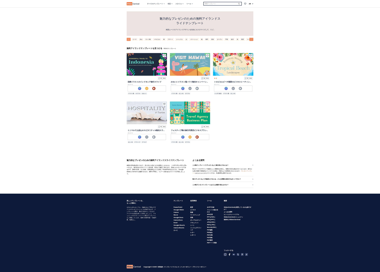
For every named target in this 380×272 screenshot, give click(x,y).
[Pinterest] (242, 254)
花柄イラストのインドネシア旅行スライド (145, 82)
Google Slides (179, 210)
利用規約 (160, 267)
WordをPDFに (212, 227)
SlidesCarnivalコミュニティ (233, 217)
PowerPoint (178, 207)
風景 (242, 39)
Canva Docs (178, 220)
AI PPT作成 (210, 207)
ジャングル (179, 39)
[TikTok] (246, 254)
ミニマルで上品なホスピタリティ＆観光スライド (147, 130)
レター (192, 232)
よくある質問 (228, 212)
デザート (170, 39)
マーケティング (195, 215)
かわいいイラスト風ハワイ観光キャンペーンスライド (192, 82)
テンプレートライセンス (172, 267)
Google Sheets (179, 225)
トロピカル (157, 39)
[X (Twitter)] (238, 254)
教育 (191, 207)
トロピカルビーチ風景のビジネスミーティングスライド (236, 82)
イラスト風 (131, 93)
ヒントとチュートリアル (231, 214)
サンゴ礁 (148, 39)
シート (192, 225)
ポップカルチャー (195, 220)
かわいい (144, 93)
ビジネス (193, 210)
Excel (175, 223)
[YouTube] (233, 254)
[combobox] (222, 4)
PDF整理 (210, 240)
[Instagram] (225, 254)
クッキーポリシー (186, 267)
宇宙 (226, 39)
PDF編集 (210, 230)
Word (176, 215)
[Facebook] (229, 254)
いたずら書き (218, 93)
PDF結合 (210, 232)
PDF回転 (210, 238)
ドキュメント (194, 223)
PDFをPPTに (211, 220)
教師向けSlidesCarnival (232, 220)
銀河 (232, 39)
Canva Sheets (179, 228)
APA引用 (210, 214)
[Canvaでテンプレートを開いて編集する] (139, 88)
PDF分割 (210, 235)
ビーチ (135, 39)
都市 (207, 39)
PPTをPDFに (211, 217)
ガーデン (219, 39)
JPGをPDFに (211, 222)
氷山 (141, 39)
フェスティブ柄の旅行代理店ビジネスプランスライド (192, 130)
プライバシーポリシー (199, 267)
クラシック (137, 142)
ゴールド (144, 142)
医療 (191, 212)
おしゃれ (181, 93)
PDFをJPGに (211, 225)
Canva (176, 212)
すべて (176, 230)
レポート (193, 235)
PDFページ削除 (212, 243)
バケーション (194, 39)
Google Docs (178, 217)
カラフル (138, 93)
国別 (212, 39)
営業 (191, 217)
